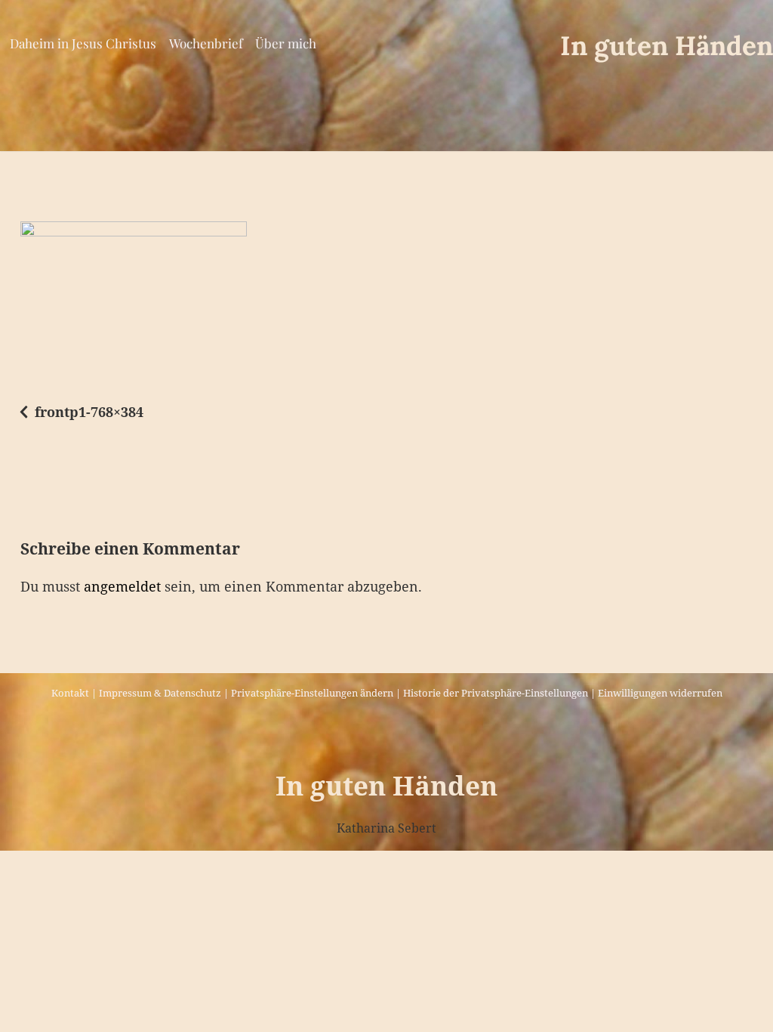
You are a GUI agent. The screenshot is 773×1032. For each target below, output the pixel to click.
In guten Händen (666, 46)
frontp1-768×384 (89, 412)
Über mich (285, 43)
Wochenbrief (206, 43)
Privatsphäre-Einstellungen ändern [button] (312, 693)
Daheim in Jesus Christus (83, 43)
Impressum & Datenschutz (160, 693)
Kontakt (70, 693)
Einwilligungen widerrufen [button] (660, 693)
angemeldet (122, 586)
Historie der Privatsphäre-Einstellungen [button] (495, 693)
